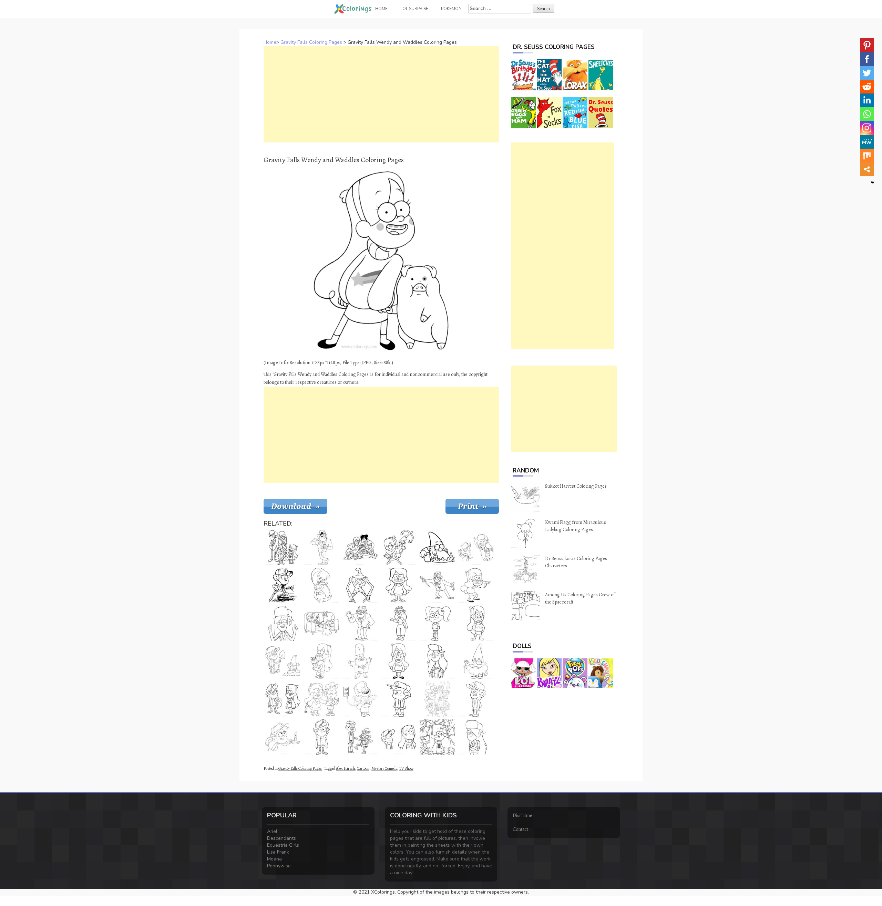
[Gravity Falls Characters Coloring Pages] (360, 547)
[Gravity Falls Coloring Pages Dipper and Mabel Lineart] (399, 737)
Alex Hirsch (345, 768)
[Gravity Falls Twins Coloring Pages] (321, 699)
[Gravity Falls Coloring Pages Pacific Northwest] (321, 585)
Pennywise (279, 866)
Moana (274, 859)
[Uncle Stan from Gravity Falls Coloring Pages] (321, 547)
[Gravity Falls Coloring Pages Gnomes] (437, 547)
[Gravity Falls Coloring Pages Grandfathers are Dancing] (360, 737)
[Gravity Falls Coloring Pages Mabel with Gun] (399, 547)
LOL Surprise (414, 8)
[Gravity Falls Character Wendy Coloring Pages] (437, 661)
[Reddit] (867, 86)
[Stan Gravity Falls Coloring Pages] (437, 585)
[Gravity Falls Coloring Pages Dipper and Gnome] (283, 661)
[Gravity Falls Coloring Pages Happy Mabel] (360, 699)
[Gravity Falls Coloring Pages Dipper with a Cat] (321, 661)
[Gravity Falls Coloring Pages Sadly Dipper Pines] (321, 737)
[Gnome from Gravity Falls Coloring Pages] (476, 661)
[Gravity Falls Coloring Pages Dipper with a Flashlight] (283, 585)
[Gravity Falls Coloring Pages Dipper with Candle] (283, 737)
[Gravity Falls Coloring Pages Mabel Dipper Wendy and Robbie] (283, 547)
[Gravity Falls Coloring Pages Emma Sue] (437, 623)
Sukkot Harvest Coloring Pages (576, 486)
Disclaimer (523, 815)
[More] (867, 169)
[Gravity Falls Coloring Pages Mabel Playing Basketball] (437, 699)
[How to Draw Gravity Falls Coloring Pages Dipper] (476, 699)
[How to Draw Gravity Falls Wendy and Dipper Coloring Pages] (476, 547)
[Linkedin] (867, 100)
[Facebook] (867, 59)
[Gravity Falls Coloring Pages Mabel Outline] (399, 585)
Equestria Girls (283, 845)
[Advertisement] (381, 94)
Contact (520, 829)
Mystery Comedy (384, 768)
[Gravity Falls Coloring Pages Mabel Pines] (476, 623)
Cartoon (363, 768)
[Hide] (872, 182)
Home (270, 42)
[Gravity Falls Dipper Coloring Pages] (399, 699)
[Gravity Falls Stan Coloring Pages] (360, 623)
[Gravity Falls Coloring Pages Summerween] (360, 585)
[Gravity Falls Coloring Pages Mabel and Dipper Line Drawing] (283, 699)
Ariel (272, 831)
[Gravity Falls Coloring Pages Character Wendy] (283, 623)
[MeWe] (867, 142)
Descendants (281, 838)
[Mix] (867, 155)
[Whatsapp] (867, 114)
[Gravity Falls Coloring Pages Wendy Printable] (476, 737)
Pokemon (451, 8)
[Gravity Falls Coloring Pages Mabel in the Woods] (437, 737)
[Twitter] (867, 73)
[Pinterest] (867, 45)
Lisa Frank (278, 852)
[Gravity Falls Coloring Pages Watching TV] (321, 623)
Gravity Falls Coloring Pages (311, 42)
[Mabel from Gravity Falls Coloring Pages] (399, 661)
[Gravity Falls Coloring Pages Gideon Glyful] (360, 661)
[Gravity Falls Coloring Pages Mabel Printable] (476, 585)
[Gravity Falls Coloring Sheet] (399, 623)
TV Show (406, 768)
